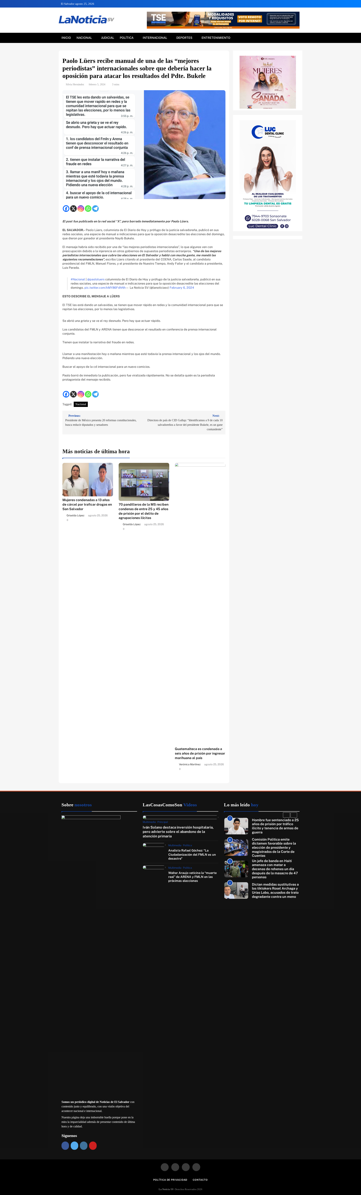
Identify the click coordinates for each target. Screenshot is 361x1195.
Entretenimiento (216, 38)
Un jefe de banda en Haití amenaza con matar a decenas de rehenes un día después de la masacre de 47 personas (275, 847)
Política (126, 38)
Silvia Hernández (75, 84)
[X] (73, 208)
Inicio (66, 38)
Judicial (107, 38)
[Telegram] (95, 208)
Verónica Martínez (190, 764)
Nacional (84, 38)
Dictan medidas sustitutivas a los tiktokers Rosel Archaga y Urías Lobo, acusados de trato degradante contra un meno (275, 869)
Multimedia (149, 821)
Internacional (155, 38)
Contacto (200, 1179)
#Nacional (78, 279)
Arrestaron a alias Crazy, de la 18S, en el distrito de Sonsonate (273, 890)
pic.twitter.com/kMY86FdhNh (105, 287)
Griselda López (75, 515)
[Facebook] (66, 208)
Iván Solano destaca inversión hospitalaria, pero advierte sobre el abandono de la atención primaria (178, 831)
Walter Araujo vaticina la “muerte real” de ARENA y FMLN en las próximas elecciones (192, 877)
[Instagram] (80, 208)
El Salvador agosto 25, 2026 (77, 3)
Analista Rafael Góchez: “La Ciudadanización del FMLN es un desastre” (192, 854)
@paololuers (96, 279)
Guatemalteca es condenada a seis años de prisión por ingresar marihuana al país (200, 753)
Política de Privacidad (170, 1179)
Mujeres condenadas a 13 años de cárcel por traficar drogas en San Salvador (87, 504)
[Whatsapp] (88, 208)
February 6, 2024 (182, 287)
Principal (162, 821)
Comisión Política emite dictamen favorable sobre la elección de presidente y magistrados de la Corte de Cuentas (274, 826)
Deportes (184, 38)
